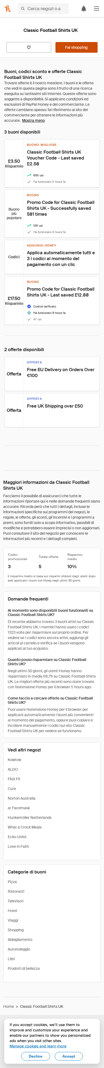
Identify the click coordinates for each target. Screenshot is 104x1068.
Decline (35, 1056)
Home (8, 1006)
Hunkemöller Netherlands (29, 817)
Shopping (16, 930)
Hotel (12, 910)
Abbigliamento (20, 939)
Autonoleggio (19, 949)
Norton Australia (21, 798)
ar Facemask (19, 807)
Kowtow (14, 759)
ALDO (13, 769)
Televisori (15, 901)
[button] (96, 8)
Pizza (12, 881)
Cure (12, 788)
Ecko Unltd (17, 836)
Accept (68, 1056)
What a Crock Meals (25, 827)
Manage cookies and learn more (38, 1046)
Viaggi (13, 920)
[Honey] (7, 8)
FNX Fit (14, 779)
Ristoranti (16, 891)
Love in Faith (18, 846)
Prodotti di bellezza (24, 968)
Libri (11, 958)
